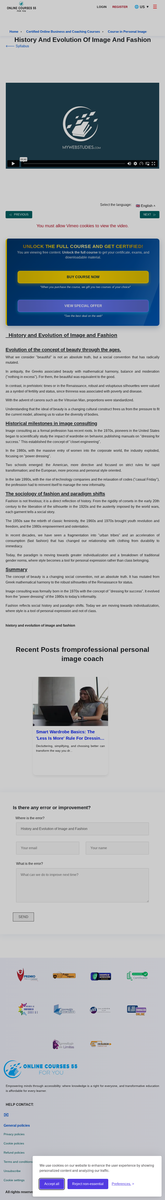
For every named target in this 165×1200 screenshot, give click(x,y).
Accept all (51, 1184)
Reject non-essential (88, 1184)
